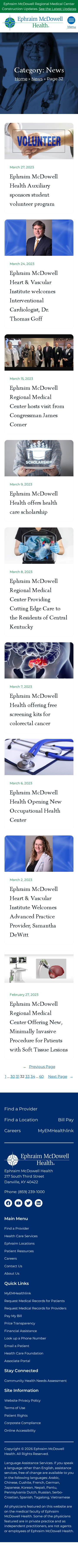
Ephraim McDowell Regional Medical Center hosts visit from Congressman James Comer (37, 406)
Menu (71, 27)
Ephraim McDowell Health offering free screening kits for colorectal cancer (34, 710)
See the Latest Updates (57, 9)
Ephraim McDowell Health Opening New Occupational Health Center (36, 806)
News (37, 78)
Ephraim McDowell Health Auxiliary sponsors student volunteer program (34, 190)
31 (17, 1076)
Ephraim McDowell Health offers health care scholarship (34, 502)
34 (33, 1076)
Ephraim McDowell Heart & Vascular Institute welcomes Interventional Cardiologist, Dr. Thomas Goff (34, 296)
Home (21, 78)
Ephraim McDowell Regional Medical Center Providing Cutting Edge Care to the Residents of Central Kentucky (38, 604)
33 (27, 1076)
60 (41, 1076)
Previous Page (39, 1067)
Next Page (60, 1076)
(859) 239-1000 (31, 1192)
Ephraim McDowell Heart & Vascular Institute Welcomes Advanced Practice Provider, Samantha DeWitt (34, 912)
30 (12, 1076)
